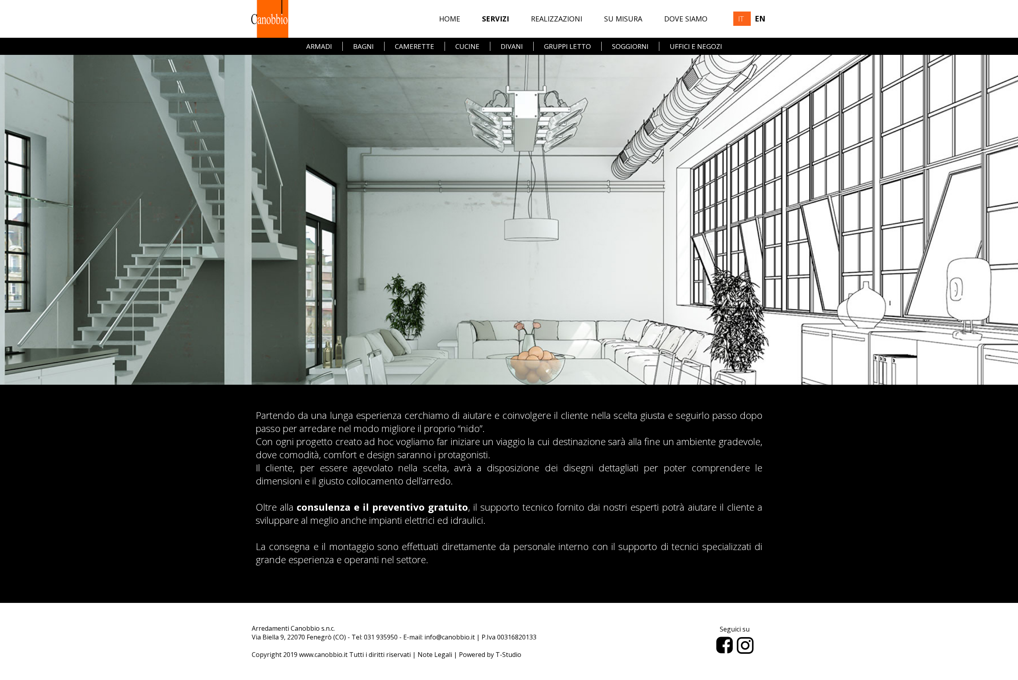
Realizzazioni (556, 18)
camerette (414, 46)
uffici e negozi (696, 46)
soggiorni (630, 46)
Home (449, 18)
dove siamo (685, 18)
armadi (319, 46)
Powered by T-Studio (490, 654)
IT (742, 19)
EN (760, 19)
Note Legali (435, 654)
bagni (363, 46)
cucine (467, 46)
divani (512, 46)
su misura (623, 18)
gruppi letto (567, 46)
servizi (495, 18)
